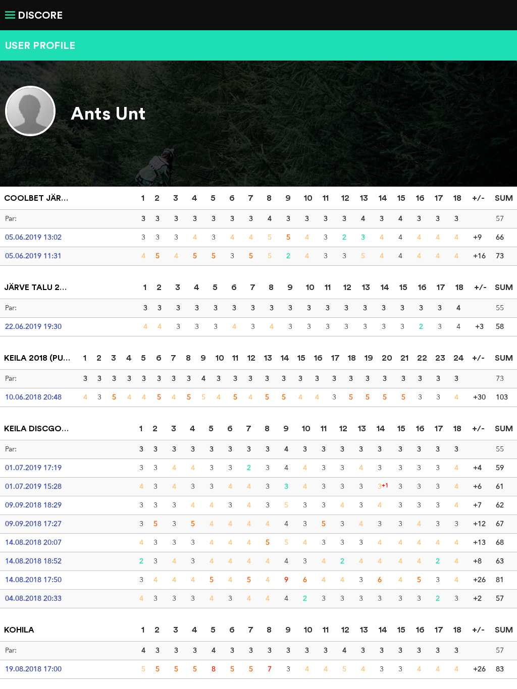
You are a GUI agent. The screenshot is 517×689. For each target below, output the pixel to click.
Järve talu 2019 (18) (47, 287)
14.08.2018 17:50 (33, 580)
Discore (40, 15)
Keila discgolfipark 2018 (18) (67, 428)
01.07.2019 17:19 (33, 468)
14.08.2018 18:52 (33, 561)
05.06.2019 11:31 (33, 256)
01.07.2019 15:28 (33, 486)
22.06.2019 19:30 (33, 326)
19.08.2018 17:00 (33, 669)
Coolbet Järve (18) (45, 198)
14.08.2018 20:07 (33, 542)
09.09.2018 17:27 (33, 524)
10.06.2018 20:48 (33, 397)
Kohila (19, 629)
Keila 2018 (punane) (46, 358)
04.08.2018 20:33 (33, 598)
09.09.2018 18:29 (33, 505)
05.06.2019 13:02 (33, 237)
